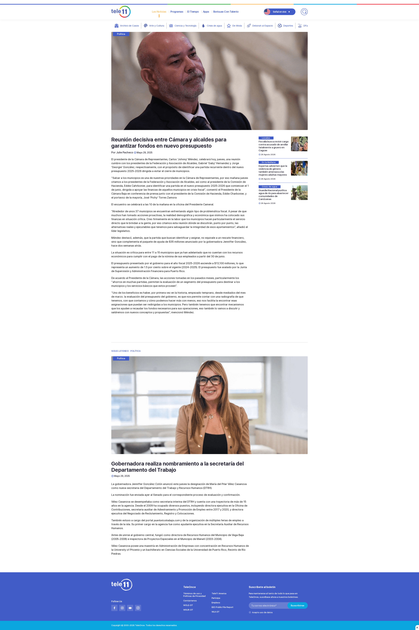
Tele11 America (219, 593)
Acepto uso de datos (262, 612)
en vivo (279, 11)
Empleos (216, 602)
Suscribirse (297, 605)
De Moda (237, 25)
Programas (176, 11)
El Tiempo (193, 11)
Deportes (288, 25)
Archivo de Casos (129, 25)
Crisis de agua (214, 25)
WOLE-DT (188, 605)
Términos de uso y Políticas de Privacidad (194, 594)
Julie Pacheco (124, 152)
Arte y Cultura (156, 25)
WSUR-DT (188, 610)
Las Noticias (159, 11)
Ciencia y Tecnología (185, 25)
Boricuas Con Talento (226, 11)
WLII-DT (215, 612)
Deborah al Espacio (262, 25)
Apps (206, 11)
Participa (216, 598)
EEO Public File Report (222, 607)
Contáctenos (190, 600)
